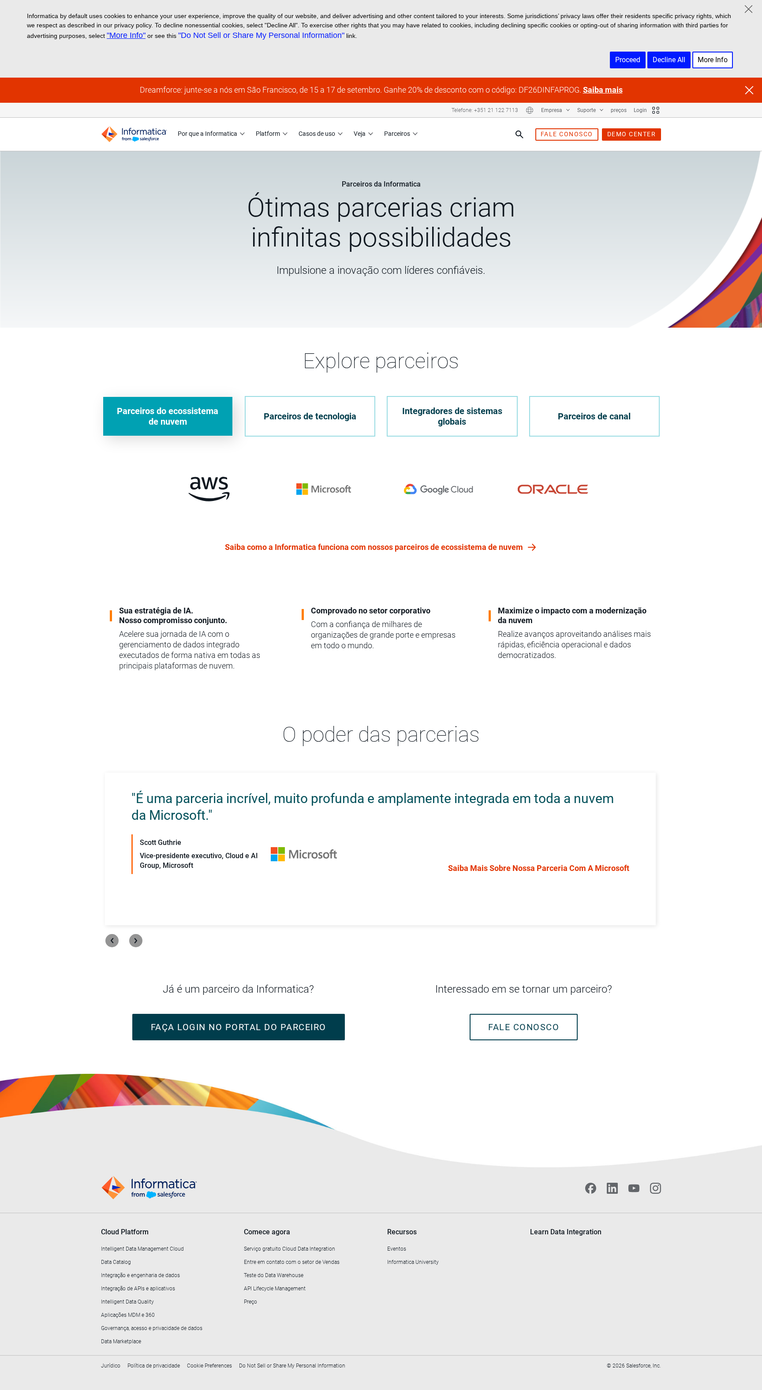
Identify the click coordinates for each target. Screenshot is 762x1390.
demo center (631, 134)
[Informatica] (134, 134)
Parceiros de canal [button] (594, 416)
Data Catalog (116, 1262)
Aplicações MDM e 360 (128, 1315)
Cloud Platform (125, 1232)
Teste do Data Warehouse (273, 1275)
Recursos (402, 1232)
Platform (268, 133)
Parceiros (397, 133)
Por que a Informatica (207, 133)
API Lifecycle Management (275, 1288)
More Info (713, 60)
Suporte (587, 110)
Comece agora (267, 1232)
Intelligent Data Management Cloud (142, 1249)
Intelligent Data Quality (127, 1302)
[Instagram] (655, 1188)
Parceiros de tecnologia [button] (310, 416)
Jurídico (110, 1366)
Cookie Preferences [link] (209, 1366)
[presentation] (112, 940)
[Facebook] (590, 1188)
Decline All (669, 60)
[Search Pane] (519, 134)
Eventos (396, 1249)
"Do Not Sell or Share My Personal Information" (261, 35)
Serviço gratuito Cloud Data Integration (289, 1249)
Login (640, 110)
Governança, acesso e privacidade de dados (151, 1328)
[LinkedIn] (612, 1188)
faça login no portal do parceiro (238, 1027)
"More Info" (126, 35)
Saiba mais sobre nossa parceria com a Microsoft (538, 868)
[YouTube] (633, 1188)
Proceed (627, 60)
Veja (360, 133)
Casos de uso (317, 133)
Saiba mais (603, 89)
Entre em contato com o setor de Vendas (292, 1262)
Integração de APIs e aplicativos (138, 1288)
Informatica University (413, 1262)
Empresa (552, 110)
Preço (250, 1302)
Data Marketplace (121, 1341)
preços (619, 110)
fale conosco (567, 134)
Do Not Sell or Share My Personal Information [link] (292, 1366)
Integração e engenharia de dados (140, 1275)
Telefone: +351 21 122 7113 (485, 110)
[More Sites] (655, 110)
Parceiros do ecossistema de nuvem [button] (167, 416)
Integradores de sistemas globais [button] (452, 416)
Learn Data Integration (565, 1232)
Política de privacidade (153, 1366)
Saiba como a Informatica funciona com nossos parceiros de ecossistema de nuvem (375, 547)
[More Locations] (529, 110)
